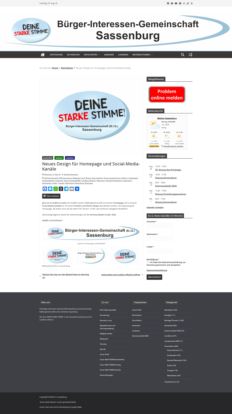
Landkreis (70, 158)
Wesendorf (69, 183)
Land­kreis (123, 54)
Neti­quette (104, 339)
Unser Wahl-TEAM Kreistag (110, 365)
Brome (88, 178)
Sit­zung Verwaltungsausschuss (170, 194)
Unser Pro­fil (104, 354)
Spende (103, 349)
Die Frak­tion (73, 54)
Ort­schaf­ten (90, 54)
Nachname (152, 234)
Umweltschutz (170, 382)
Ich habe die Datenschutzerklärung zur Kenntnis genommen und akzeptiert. (166, 263)
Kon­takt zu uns (106, 320)
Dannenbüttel (97, 178)
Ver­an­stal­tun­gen (106, 375)
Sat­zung (103, 344)
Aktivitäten (47, 158)
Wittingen (89, 183)
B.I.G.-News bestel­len (108, 310)
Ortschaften (169, 346)
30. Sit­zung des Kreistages (168, 169)
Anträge (167, 315)
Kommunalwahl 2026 (172, 331)
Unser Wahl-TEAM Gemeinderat (112, 359)
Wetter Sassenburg (167, 118)
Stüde (54, 183)
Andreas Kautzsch (71, 174)
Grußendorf (133, 178)
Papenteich (127, 181)
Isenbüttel (59, 181)
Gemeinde (109, 54)
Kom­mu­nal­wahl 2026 (166, 185)
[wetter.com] (154, 147)
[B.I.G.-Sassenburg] (116, 13)
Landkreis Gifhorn (88, 181)
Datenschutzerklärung (157, 270)
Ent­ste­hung (56, 54)
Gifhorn (125, 178)
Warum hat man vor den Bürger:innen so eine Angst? (65, 276)
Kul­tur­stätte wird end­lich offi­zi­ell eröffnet (120, 274)
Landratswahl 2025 (171, 341)
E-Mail (150, 246)
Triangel (61, 183)
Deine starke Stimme (112, 178)
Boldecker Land (79, 178)
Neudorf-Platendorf (114, 181)
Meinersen (101, 181)
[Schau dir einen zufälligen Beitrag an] (190, 55)
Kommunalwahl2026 (72, 181)
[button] (98, 55)
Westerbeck (79, 183)
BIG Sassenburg (65, 178)
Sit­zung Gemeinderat (166, 177)
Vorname (152, 221)
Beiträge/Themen (141, 54)
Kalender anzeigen (155, 207)
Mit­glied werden (106, 333)
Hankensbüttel (48, 181)
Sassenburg (46, 183)
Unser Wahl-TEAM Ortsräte (110, 370)
